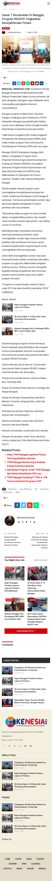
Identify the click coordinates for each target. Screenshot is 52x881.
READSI (18, 492)
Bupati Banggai (12, 489)
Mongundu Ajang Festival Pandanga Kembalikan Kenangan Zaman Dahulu (39, 542)
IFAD (36, 489)
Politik (18, 859)
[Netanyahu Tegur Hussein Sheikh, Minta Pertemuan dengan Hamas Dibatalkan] (7, 703)
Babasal (6, 28)
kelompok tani (44, 489)
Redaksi (42, 869)
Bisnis (19, 869)
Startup (40, 859)
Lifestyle (7, 869)
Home (7, 859)
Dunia (29, 859)
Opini (24, 864)
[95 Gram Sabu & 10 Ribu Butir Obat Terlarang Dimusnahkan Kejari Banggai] (7, 319)
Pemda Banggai (8, 492)
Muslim (30, 869)
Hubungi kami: (7, 736)
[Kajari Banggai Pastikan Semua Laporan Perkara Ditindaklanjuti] (7, 307)
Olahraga (35, 864)
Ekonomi (13, 864)
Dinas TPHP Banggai (26, 489)
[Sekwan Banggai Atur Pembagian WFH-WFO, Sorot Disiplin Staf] (7, 331)
